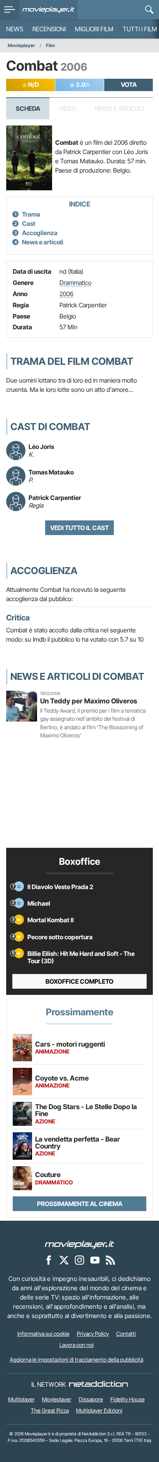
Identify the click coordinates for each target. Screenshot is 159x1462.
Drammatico (75, 282)
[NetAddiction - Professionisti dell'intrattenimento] (98, 1384)
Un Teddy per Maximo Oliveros (88, 701)
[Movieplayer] (79, 1244)
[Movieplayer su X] (64, 1260)
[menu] (9, 9)
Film (50, 45)
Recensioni (49, 29)
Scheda (28, 108)
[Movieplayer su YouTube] (95, 1260)
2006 (66, 294)
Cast (29, 223)
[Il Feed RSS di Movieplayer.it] (110, 1260)
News (14, 29)
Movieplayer (21, 45)
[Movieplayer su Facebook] (48, 1260)
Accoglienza (40, 233)
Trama (31, 214)
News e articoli (42, 242)
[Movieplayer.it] (48, 9)
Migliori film (94, 29)
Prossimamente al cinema (79, 1204)
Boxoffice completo (79, 981)
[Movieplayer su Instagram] (79, 1260)
